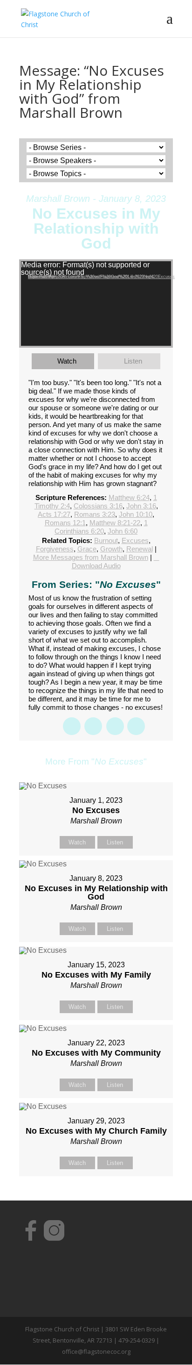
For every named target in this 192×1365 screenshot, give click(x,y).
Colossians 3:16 (98, 506)
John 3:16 (141, 506)
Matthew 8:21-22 (114, 523)
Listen (133, 361)
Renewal (139, 549)
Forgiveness (55, 549)
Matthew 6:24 (129, 497)
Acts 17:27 (54, 514)
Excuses (135, 540)
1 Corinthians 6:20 (101, 527)
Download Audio (96, 566)
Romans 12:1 (65, 523)
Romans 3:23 (94, 514)
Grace (86, 549)
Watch (66, 361)
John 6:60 (122, 531)
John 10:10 (135, 514)
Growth (111, 549)
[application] (96, 303)
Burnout (106, 540)
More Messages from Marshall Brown (90, 557)
